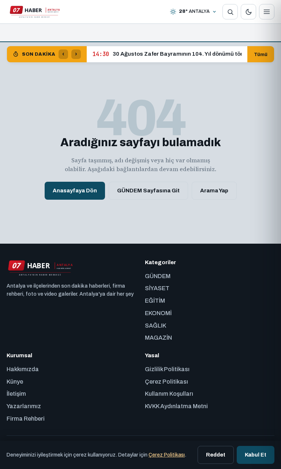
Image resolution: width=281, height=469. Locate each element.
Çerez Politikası (166, 381)
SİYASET (157, 288)
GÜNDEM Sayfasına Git (148, 190)
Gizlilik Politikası (167, 369)
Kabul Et (255, 455)
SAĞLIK (155, 325)
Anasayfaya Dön (75, 190)
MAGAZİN (158, 338)
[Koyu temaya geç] (248, 11)
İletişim (16, 394)
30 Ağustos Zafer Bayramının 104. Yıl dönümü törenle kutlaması (167, 54)
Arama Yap (214, 190)
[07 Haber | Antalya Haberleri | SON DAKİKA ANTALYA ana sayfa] (34, 11)
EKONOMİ (158, 313)
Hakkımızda (23, 369)
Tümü (260, 54)
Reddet (215, 455)
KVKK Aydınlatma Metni (176, 406)
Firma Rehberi (26, 419)
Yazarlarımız (24, 406)
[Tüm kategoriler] (266, 11)
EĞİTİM (155, 301)
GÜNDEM (158, 276)
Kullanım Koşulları (169, 394)
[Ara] (230, 11)
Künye (15, 381)
